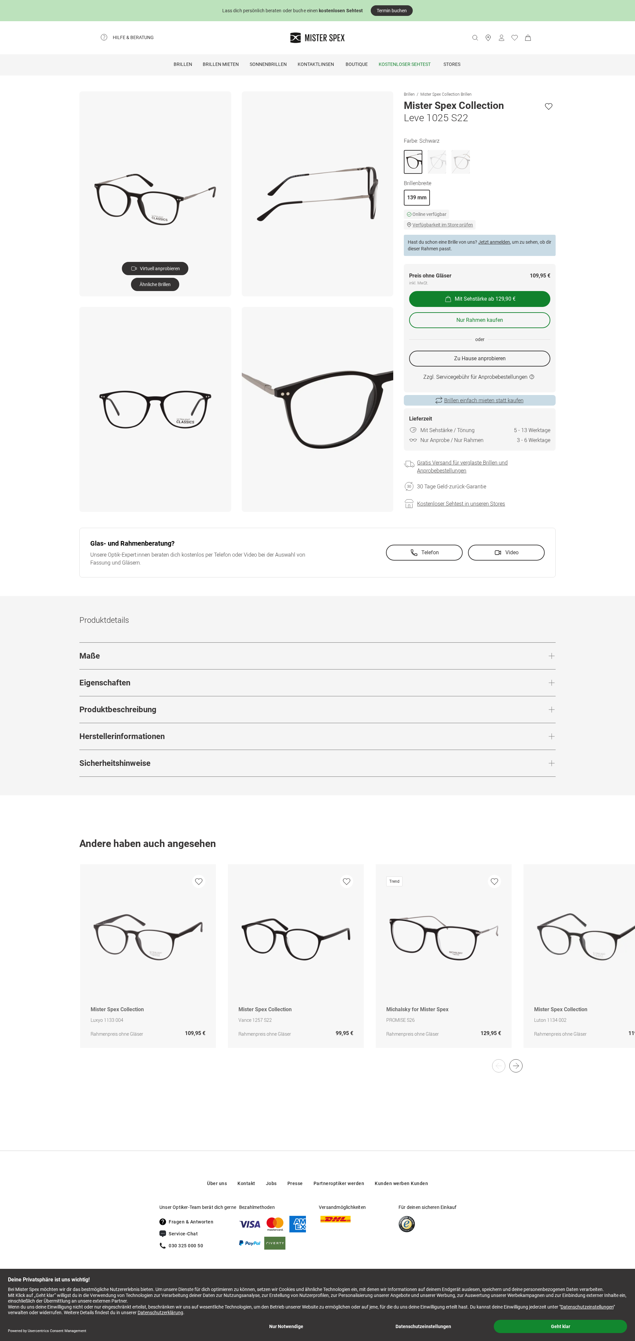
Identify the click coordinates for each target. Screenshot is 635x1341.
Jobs (271, 1183)
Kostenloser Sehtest (405, 64)
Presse (295, 1183)
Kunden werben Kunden (401, 1183)
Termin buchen (392, 10)
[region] (317, 963)
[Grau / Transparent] (437, 162)
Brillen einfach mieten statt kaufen (484, 400)
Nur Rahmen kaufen (479, 320)
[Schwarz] (413, 162)
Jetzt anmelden (494, 242)
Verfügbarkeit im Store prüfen (442, 224)
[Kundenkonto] (501, 37)
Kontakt (246, 1183)
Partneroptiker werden (339, 1183)
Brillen (183, 64)
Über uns (217, 1183)
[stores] (488, 37)
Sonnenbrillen (268, 64)
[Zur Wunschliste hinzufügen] (548, 106)
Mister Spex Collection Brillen (446, 94)
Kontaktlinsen (316, 64)
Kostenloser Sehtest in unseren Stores (461, 503)
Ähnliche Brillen (155, 284)
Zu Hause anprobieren (480, 358)
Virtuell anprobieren (160, 268)
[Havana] (460, 162)
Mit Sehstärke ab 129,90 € (485, 299)
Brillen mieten (221, 64)
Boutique (357, 64)
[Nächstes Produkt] (516, 1065)
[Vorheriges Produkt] (498, 1065)
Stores (452, 64)
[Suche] (475, 37)
